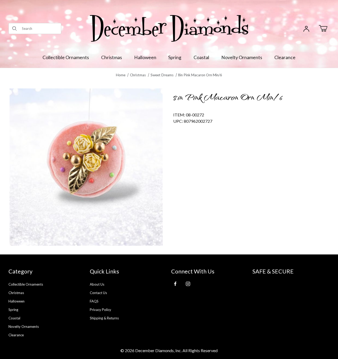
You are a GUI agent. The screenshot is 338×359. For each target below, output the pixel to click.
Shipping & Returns (104, 318)
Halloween (16, 301)
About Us (97, 284)
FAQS (94, 301)
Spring (13, 310)
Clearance (16, 335)
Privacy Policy (100, 310)
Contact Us (98, 293)
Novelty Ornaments (23, 326)
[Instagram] (188, 284)
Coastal (14, 318)
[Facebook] (175, 284)
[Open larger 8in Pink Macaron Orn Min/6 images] (86, 167)
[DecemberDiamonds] (169, 27)
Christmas (16, 293)
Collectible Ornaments (25, 284)
